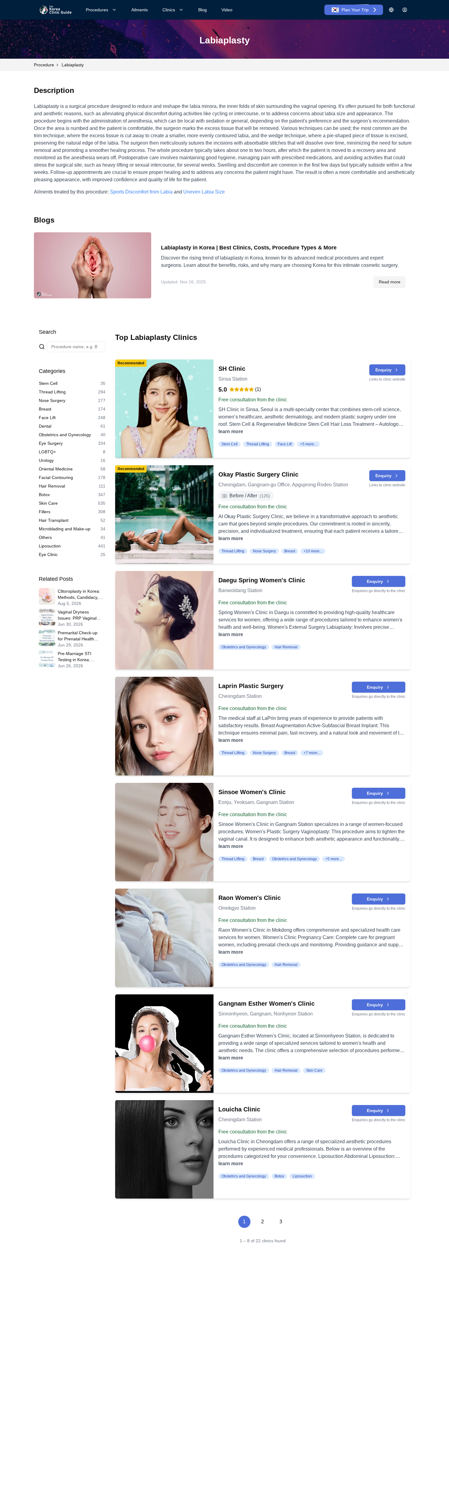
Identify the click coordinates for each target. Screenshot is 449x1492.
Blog (202, 9)
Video (226, 9)
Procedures (97, 9)
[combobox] (76, 346)
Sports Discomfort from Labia (141, 191)
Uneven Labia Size (204, 191)
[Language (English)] (391, 9)
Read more (389, 281)
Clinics (168, 9)
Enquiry (383, 369)
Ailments (139, 9)
